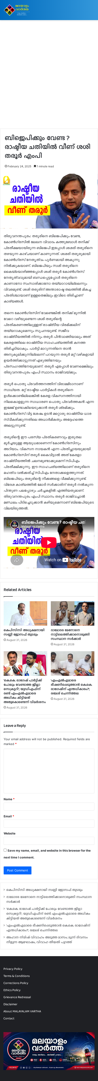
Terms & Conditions (16, 975)
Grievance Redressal (17, 997)
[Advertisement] (49, 76)
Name (9, 799)
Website (9, 833)
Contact (8, 1018)
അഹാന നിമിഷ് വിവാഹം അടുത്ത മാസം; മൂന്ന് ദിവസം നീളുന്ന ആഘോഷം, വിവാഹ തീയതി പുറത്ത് (47, 939)
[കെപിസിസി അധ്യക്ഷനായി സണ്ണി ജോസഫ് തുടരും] (25, 613)
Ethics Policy (12, 990)
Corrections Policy (15, 983)
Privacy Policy (12, 968)
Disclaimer (10, 1004)
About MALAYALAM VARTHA (22, 1011)
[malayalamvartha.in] (17, 10)
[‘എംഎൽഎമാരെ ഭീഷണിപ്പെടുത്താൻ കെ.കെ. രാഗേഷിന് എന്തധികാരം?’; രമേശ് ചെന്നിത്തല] (72, 663)
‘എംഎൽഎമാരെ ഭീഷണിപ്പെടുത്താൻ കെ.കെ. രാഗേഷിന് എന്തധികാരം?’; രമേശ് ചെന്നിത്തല (71, 686)
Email (9, 816)
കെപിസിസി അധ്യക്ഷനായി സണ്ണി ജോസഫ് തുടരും (24, 632)
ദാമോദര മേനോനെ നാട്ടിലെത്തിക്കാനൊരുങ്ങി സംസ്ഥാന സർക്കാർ (70, 634)
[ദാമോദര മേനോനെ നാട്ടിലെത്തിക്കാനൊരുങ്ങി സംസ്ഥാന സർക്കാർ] (72, 613)
